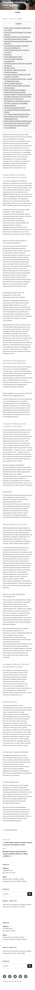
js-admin (18, 18)
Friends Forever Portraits (14, 4)
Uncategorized (11, 830)
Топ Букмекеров (9, 88)
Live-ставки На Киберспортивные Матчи (17, 114)
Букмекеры (7, 54)
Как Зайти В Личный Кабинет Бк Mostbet (17, 85)
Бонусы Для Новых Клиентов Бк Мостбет (17, 123)
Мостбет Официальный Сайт (13, 83)
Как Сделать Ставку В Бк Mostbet (15, 70)
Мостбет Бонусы (9, 68)
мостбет (5, 194)
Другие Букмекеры (10, 105)
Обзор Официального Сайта (13, 57)
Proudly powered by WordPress (12, 981)
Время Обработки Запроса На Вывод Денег (18, 121)
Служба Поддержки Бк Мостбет (14, 108)
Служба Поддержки (10, 72)
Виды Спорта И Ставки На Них (13, 99)
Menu (18, 12)
